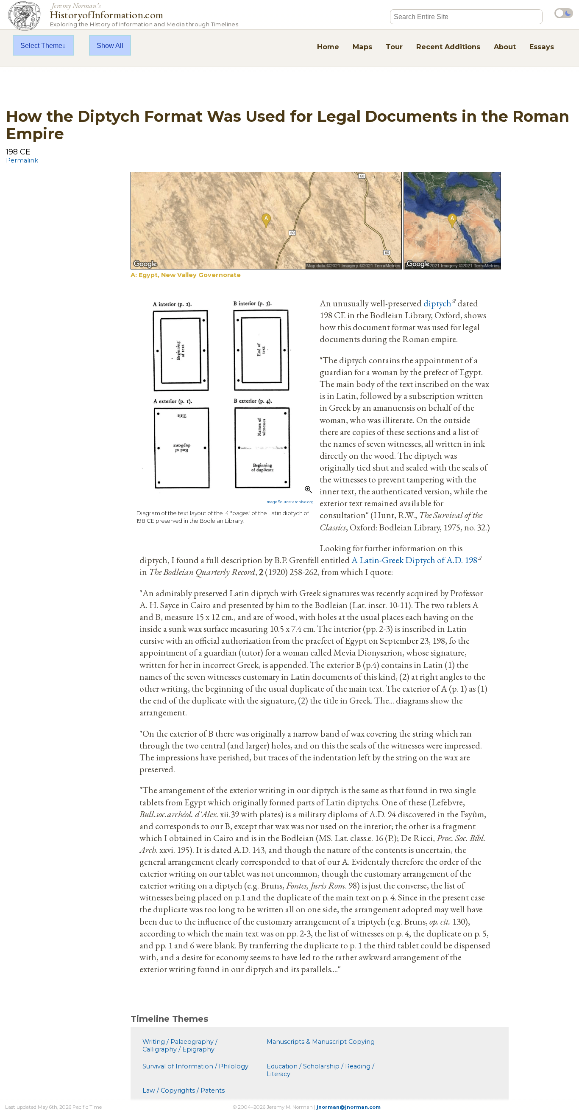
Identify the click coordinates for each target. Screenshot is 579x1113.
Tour (394, 46)
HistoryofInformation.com (144, 14)
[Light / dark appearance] (563, 13)
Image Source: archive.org (289, 502)
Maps (362, 46)
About (505, 46)
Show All (110, 45)
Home (328, 46)
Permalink (22, 160)
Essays (541, 46)
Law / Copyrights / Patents (183, 1090)
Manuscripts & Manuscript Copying (321, 1042)
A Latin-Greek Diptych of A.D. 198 (414, 560)
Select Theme (41, 45)
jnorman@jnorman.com (349, 1107)
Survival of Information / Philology (195, 1066)
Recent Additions (448, 46)
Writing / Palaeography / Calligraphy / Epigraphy (179, 1045)
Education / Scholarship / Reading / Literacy (320, 1070)
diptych (437, 303)
